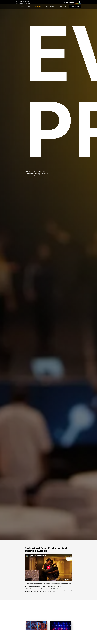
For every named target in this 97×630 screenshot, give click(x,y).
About (66, 6)
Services (22, 6)
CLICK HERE (53, 591)
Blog (61, 6)
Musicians (30, 6)
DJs (17, 6)
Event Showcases (54, 6)
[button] (23, 6)
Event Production (38, 6)
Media (46, 6)
